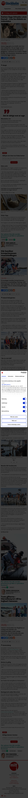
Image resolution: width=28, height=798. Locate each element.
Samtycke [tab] (3, 376)
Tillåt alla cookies (14, 416)
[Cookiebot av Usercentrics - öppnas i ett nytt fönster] (21, 373)
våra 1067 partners (5, 384)
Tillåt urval (14, 420)
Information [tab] (10, 376)
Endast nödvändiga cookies (14, 424)
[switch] (25, 403)
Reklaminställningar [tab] (19, 376)
